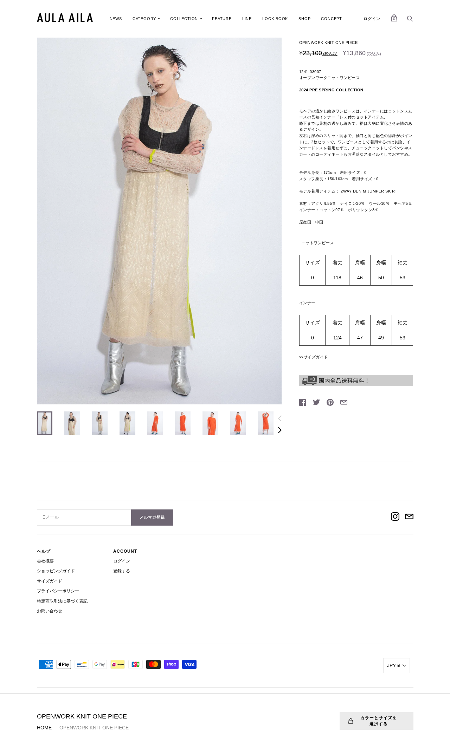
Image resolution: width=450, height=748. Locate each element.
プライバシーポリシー (58, 590)
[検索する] (409, 20)
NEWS (116, 19)
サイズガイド (49, 581)
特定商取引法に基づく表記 (62, 601)
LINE (247, 19)
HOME (44, 727)
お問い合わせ (49, 611)
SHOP (304, 19)
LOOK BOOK (275, 19)
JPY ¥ (393, 665)
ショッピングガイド (56, 570)
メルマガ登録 (152, 517)
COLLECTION (184, 19)
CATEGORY (144, 19)
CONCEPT (331, 19)
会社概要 (45, 561)
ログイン (372, 19)
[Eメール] (409, 517)
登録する (121, 570)
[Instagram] (395, 517)
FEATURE (222, 19)
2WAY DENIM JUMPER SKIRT (369, 191)
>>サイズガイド (313, 357)
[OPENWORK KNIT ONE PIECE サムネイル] (45, 423)
